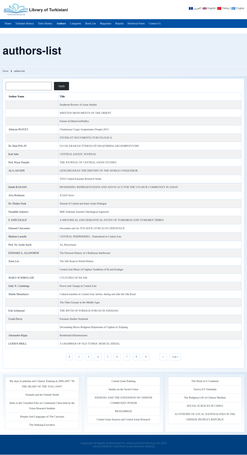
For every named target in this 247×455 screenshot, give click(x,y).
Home (5, 71)
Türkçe (225, 8)
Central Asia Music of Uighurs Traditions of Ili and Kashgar (91, 269)
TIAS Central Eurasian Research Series (80, 178)
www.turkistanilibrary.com (143, 443)
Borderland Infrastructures (73, 335)
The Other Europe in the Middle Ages (80, 302)
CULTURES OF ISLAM (73, 277)
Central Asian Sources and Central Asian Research (123, 419)
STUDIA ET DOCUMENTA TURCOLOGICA (86, 137)
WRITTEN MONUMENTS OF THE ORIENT (85, 112)
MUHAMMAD (123, 411)
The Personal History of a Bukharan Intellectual (85, 253)
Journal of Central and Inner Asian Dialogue (83, 203)
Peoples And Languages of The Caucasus (42, 416)
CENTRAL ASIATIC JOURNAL (78, 154)
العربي (197, 8)
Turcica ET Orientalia (204, 389)
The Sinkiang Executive (42, 424)
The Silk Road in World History (77, 261)
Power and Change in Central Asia (78, 286)
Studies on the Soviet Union (123, 389)
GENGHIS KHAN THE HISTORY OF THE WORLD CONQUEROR (99, 170)
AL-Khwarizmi (68, 244)
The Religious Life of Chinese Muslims (205, 397)
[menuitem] (8, 23)
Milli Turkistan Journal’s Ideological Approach (84, 211)
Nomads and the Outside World (42, 394)
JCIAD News (67, 195)
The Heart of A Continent (204, 381)
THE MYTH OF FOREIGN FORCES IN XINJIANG (89, 310)
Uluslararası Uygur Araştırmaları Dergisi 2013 (84, 129)
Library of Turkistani (48, 9)
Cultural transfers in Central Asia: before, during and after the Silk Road (98, 294)
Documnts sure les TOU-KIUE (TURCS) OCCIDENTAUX (92, 228)
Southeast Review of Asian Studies (78, 104)
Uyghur (239, 8)
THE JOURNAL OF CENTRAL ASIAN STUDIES (88, 162)
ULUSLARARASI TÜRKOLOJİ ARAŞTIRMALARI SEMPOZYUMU (99, 145)
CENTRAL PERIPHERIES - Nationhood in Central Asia (90, 236)
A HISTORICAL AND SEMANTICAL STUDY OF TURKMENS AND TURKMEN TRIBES (112, 220)
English (211, 8)
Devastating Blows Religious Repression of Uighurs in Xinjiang (94, 327)
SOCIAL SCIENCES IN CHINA (205, 405)
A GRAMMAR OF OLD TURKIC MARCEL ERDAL (90, 343)
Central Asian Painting (123, 381)
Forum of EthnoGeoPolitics (74, 121)
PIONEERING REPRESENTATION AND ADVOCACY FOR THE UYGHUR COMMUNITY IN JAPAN (119, 187)
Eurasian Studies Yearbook (74, 318)
